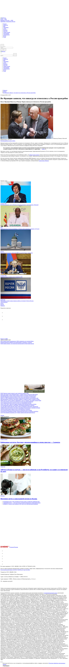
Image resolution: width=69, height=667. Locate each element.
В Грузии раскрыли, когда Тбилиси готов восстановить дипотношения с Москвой (19, 204)
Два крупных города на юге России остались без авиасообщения (17, 401)
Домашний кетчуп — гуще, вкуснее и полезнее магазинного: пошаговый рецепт (21, 502)
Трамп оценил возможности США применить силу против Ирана (17, 341)
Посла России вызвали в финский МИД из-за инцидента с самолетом (17, 252)
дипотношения (4, 302)
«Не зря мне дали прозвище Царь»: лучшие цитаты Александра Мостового (19, 394)
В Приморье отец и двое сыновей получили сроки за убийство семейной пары (21, 501)
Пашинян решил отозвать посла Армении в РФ (11, 276)
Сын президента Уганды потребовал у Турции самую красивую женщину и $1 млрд (20, 228)
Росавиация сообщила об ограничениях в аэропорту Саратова (16, 342)
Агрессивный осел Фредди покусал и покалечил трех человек (16, 410)
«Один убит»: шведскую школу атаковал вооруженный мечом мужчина (18, 404)
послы (2, 303)
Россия (2, 304)
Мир (2, 227)
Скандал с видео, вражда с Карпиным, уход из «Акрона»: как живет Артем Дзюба (21, 400)
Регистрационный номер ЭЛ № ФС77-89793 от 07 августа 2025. (15, 569)
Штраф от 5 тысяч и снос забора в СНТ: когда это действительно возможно (20, 504)
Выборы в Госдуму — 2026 (7, 20)
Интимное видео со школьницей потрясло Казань (19, 499)
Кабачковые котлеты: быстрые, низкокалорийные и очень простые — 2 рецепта (30, 442)
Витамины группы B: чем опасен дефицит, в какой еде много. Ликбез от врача (20, 399)
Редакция (12, 547)
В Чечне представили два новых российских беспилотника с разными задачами (20, 407)
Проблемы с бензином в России (8, 21)
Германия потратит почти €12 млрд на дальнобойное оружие (16, 402)
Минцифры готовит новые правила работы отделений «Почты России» (17, 300)
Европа (2, 251)
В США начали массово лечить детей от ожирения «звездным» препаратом (19, 406)
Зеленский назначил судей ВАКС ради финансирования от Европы (17, 405)
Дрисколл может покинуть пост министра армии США (15, 393)
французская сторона (34, 154)
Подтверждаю (6, 665)
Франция (3, 305)
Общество (3, 299)
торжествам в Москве (44, 160)
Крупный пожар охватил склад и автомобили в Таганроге (15, 409)
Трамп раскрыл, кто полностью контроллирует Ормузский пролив (17, 343)
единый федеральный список (50, 593)
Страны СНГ (4, 203)
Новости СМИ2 (4, 338)
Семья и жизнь (4, 439)
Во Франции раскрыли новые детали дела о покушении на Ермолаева (18, 396)
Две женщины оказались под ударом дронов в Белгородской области (18, 412)
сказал (43, 149)
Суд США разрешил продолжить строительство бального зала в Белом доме (19, 398)
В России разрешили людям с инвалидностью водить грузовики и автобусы (19, 411)
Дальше (2, 415)
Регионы (3, 495)
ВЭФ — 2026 (4, 19)
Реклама (16, 547)
